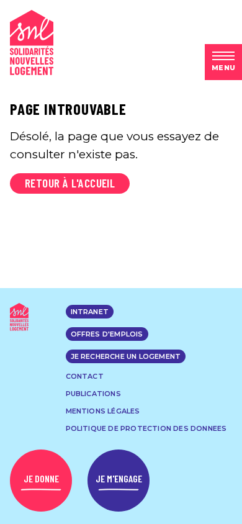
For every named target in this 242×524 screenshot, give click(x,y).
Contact (85, 376)
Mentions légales (103, 411)
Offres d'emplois (107, 334)
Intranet (90, 311)
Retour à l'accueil (70, 183)
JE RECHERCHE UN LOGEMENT (126, 356)
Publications (93, 393)
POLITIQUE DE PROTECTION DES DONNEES (146, 428)
